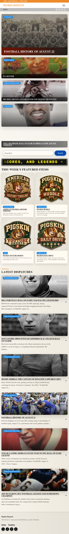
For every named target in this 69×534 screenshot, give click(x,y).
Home (3, 525)
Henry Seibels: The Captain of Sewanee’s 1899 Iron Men (31, 379)
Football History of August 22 (29, 51)
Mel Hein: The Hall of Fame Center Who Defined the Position (30, 99)
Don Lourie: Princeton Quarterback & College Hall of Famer (30, 339)
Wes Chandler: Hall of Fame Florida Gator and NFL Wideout (29, 144)
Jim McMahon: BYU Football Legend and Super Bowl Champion (30, 494)
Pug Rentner (8, 76)
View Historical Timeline (15, 1)
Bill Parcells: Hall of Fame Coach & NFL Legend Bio (30, 300)
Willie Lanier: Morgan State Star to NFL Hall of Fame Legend (31, 454)
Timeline (11, 525)
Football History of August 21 (18, 417)
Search (60, 153)
